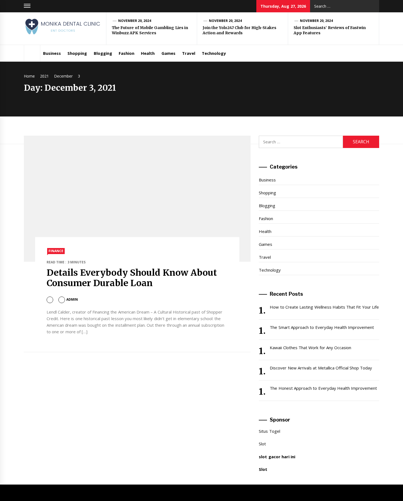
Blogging (103, 53)
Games (168, 53)
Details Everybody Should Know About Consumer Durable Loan (132, 278)
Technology (214, 53)
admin (72, 299)
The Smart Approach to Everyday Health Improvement (322, 327)
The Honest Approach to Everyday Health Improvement (323, 388)
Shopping (77, 53)
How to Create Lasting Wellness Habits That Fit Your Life (324, 307)
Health (148, 53)
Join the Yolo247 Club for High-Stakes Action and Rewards (239, 30)
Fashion (126, 53)
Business (52, 53)
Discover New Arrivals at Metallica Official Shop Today (321, 368)
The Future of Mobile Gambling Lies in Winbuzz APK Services (150, 30)
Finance (56, 251)
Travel (188, 53)
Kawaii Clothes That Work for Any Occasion (310, 347)
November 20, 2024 (134, 20)
